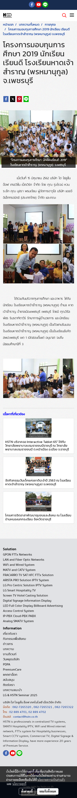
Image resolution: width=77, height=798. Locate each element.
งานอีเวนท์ (9, 654)
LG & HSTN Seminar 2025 (20, 695)
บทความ (8, 649)
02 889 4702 (37, 712)
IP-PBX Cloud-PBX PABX (19, 616)
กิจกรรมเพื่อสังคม (14, 638)
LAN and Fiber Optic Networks (23, 559)
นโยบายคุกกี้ (19, 784)
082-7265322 (64, 707)
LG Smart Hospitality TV (19, 590)
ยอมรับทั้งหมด (47, 791)
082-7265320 (22, 707)
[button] (63, 15)
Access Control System (18, 610)
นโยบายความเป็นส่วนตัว (51, 779)
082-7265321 (43, 707)
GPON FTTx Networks (17, 554)
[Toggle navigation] (72, 15)
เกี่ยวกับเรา (10, 633)
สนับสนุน (8, 679)
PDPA (6, 664)
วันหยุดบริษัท (11, 659)
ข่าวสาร (8, 644)
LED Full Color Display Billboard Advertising (33, 605)
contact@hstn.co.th (25, 716)
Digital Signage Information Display (27, 600)
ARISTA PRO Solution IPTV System (26, 580)
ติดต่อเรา (9, 685)
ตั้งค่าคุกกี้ (27, 791)
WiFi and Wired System (19, 564)
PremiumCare (12, 669)
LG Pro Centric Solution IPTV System (28, 585)
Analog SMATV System (18, 621)
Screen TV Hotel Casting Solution (25, 595)
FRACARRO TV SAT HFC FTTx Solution (28, 575)
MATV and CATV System (19, 570)
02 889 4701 (18, 712)
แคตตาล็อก (10, 674)
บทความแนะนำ (12, 690)
